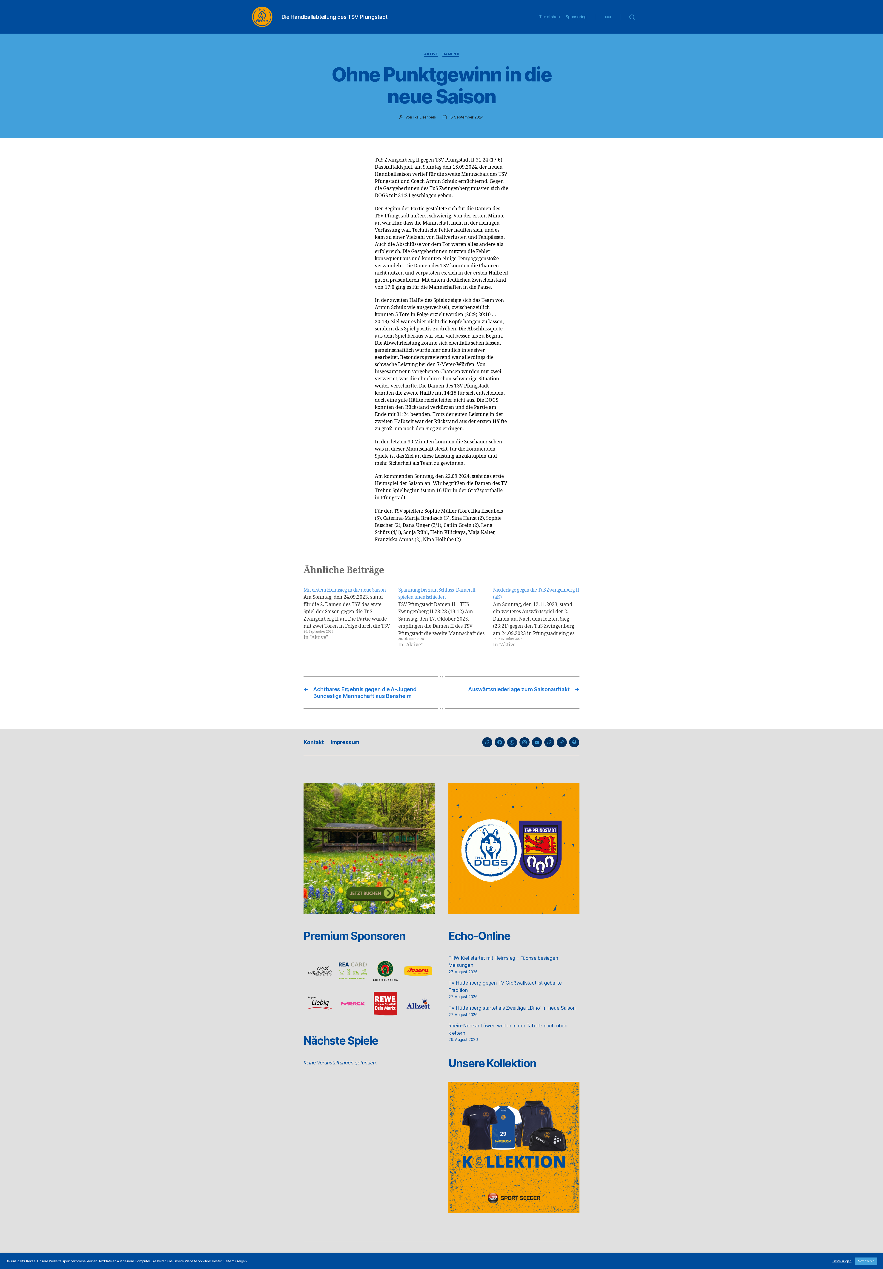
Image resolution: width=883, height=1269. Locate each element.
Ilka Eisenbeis (424, 117)
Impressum (345, 742)
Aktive (431, 54)
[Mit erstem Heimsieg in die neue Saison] (347, 618)
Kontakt (314, 742)
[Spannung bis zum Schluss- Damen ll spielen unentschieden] (441, 618)
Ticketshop (549, 16)
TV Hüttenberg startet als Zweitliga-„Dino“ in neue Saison (512, 1008)
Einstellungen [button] (841, 1261)
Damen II (450, 54)
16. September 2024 (466, 117)
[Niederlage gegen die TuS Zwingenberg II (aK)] (536, 618)
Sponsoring (576, 16)
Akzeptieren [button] (866, 1261)
